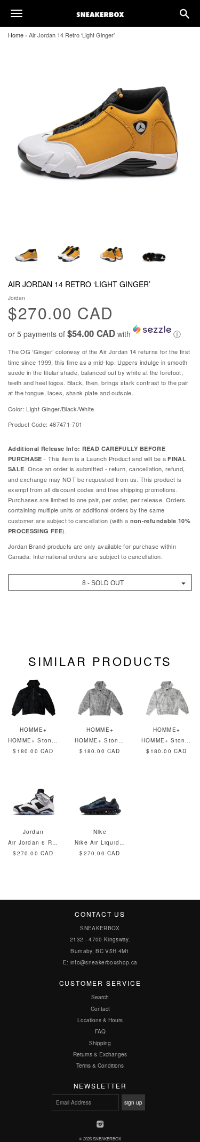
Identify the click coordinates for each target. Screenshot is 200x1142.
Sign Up (133, 1102)
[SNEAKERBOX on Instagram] (100, 1125)
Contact (100, 1009)
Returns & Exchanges (100, 1054)
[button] (100, 332)
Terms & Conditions (100, 1065)
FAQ (100, 1031)
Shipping (100, 1043)
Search (100, 997)
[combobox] (100, 582)
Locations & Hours (100, 1020)
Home (15, 34)
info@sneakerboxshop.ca (104, 962)
